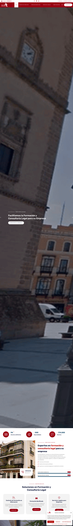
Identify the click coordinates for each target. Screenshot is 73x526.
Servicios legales (47, 4)
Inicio (16, 4)
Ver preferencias (66, 521)
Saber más (14, 510)
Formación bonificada (35, 4)
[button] (71, 512)
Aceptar (51, 521)
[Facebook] (34, 1)
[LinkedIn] (38, 1)
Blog (62, 4)
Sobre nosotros (56, 4)
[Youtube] (36, 1)
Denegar (58, 521)
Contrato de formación (24, 4)
